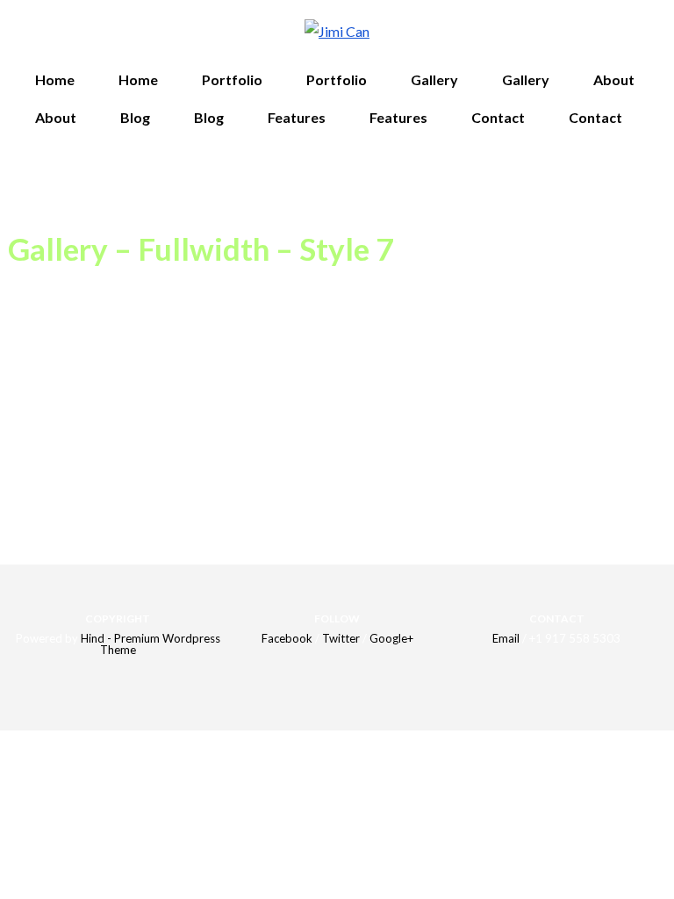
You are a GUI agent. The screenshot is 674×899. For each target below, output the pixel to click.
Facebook (287, 638)
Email (506, 638)
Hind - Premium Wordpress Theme (150, 644)
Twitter (341, 638)
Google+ (391, 638)
